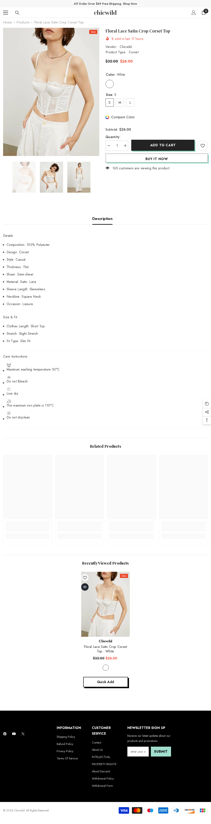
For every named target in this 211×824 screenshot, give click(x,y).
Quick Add (105, 682)
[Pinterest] (5, 734)
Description (102, 218)
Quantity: (113, 137)
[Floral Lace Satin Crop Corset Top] (105, 604)
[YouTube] (14, 734)
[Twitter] (23, 734)
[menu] (5, 12)
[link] (27, 529)
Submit (161, 751)
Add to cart (163, 145)
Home (7, 22)
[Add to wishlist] (203, 146)
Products (22, 22)
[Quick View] (85, 587)
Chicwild (126, 46)
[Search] (17, 12)
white (106, 668)
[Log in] (193, 12)
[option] (51, 92)
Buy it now (156, 159)
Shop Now (130, 4)
